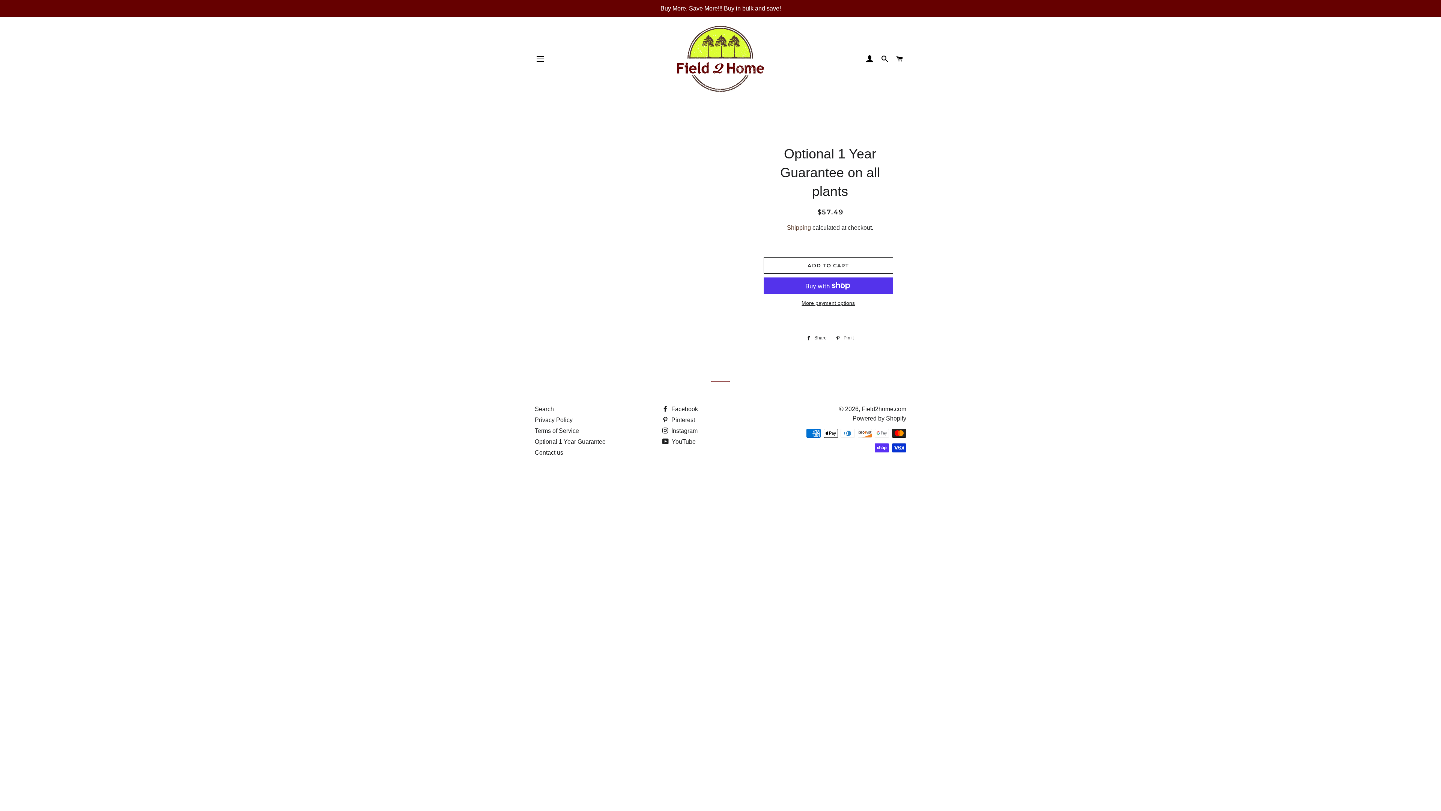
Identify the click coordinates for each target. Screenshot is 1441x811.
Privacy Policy (554, 420)
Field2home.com (884, 409)
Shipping (799, 228)
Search (544, 409)
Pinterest (682, 420)
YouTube (683, 442)
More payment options (828, 303)
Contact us (549, 452)
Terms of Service (557, 431)
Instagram (684, 431)
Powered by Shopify (879, 418)
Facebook (684, 409)
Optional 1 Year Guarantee (570, 442)
